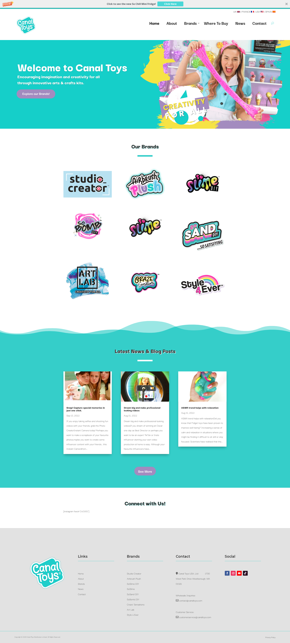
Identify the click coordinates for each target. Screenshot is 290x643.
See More (145, 471)
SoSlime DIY (133, 583)
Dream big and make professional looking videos (142, 409)
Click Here (170, 4)
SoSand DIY (133, 594)
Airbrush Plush (134, 578)
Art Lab (130, 609)
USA (258, 11)
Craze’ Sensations (135, 604)
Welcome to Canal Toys (72, 66)
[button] (145, 4)
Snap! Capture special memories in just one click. (85, 409)
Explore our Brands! (36, 93)
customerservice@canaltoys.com (195, 617)
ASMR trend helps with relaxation (200, 407)
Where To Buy (216, 23)
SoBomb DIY (133, 599)
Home (154, 23)
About (171, 23)
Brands (190, 23)
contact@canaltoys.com (190, 600)
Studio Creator (134, 573)
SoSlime (131, 589)
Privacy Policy (270, 637)
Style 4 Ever (133, 614)
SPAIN (268, 11)
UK (235, 11)
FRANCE (246, 11)
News (240, 23)
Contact (259, 23)
